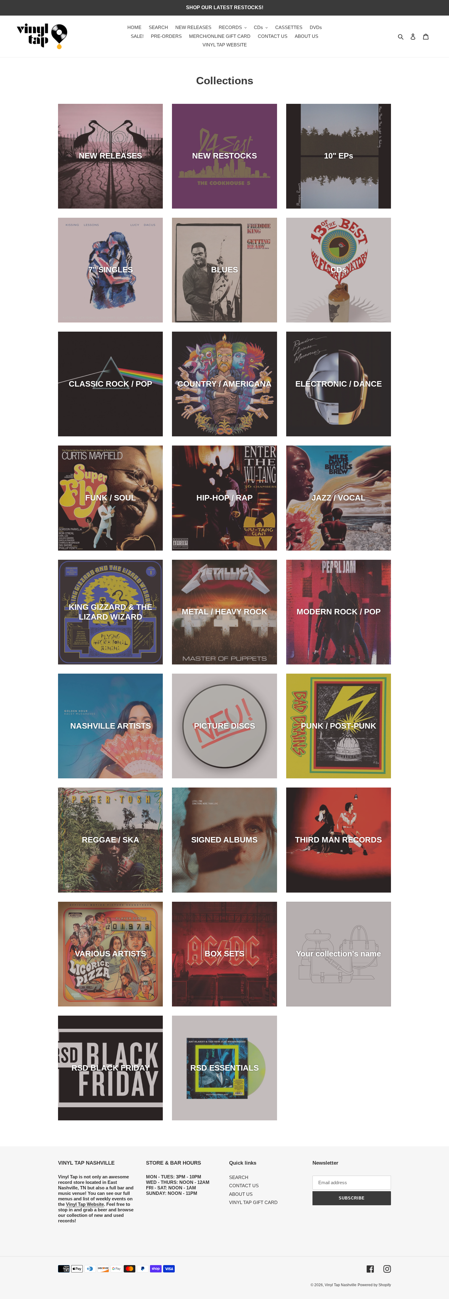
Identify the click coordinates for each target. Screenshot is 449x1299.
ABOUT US (241, 1194)
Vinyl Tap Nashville (340, 1285)
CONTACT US (244, 1185)
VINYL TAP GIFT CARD (253, 1202)
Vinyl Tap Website (85, 1204)
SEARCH (238, 1177)
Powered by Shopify (374, 1285)
